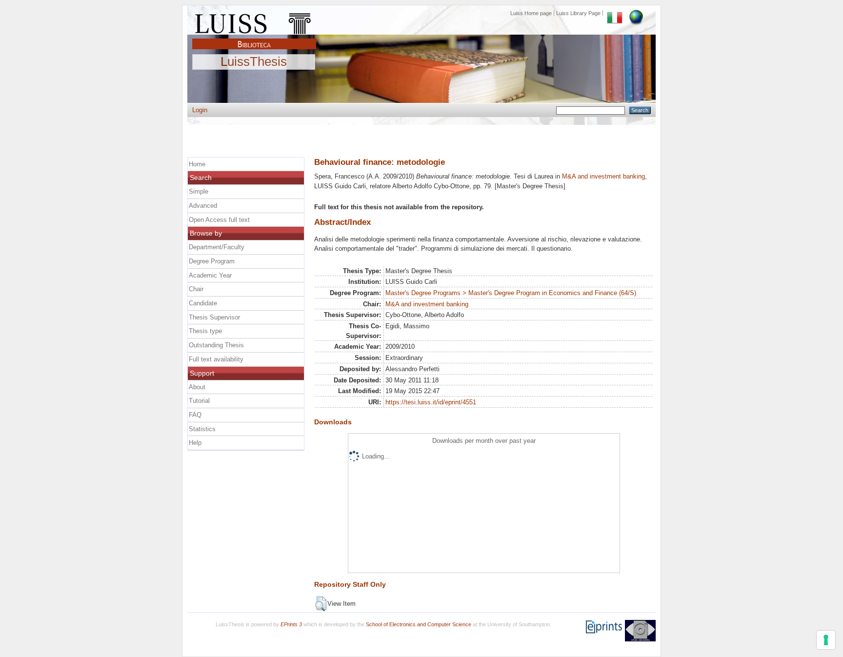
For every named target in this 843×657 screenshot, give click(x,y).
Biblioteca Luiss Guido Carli (254, 38)
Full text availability (216, 359)
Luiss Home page (531, 13)
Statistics (202, 429)
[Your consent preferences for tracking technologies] (826, 640)
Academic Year (210, 275)
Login (199, 110)
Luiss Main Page (254, 21)
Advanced (203, 205)
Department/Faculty (216, 247)
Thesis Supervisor (214, 317)
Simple (198, 191)
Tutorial (199, 400)
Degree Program (212, 261)
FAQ (195, 414)
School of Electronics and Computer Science (418, 624)
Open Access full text (219, 219)
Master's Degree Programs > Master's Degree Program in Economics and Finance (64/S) (510, 293)
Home (197, 164)
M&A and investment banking (603, 176)
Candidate (203, 303)
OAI (640, 630)
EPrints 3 (291, 624)
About (197, 387)
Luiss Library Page (578, 13)
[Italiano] (614, 13)
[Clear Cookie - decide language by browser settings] (636, 13)
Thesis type (205, 331)
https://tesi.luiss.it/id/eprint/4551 (430, 402)
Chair (196, 289)
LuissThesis (254, 62)
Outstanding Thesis (216, 345)
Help (195, 442)
